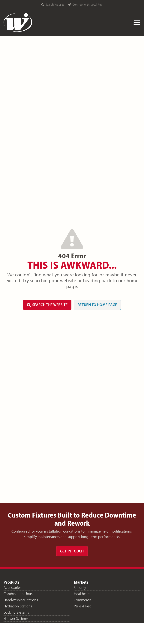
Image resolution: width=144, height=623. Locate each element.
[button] (54, 5)
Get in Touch (72, 551)
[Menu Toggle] (136, 22)
